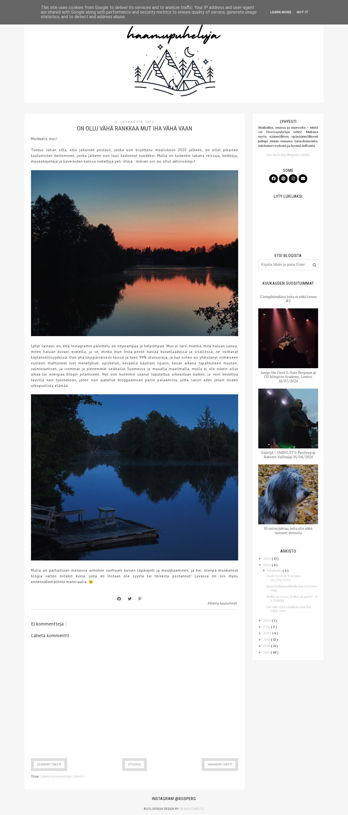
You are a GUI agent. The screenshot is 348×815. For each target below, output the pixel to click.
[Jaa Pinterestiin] (140, 599)
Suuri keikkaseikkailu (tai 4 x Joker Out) (292, 588)
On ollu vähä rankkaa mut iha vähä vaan (288, 609)
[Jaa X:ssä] (129, 599)
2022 (267, 620)
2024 (267, 558)
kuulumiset (228, 603)
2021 (267, 627)
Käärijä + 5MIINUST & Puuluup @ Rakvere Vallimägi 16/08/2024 (288, 454)
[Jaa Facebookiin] (119, 599)
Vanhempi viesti (220, 764)
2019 (267, 639)
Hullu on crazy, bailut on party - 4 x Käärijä (291, 598)
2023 (267, 565)
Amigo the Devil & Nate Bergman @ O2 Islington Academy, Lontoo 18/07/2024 (288, 376)
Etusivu (134, 764)
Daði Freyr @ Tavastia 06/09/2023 (283, 578)
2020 (267, 633)
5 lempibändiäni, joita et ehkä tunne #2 (288, 299)
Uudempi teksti (49, 764)
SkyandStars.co (192, 809)
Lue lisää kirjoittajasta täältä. (288, 155)
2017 (267, 652)
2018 (267, 646)
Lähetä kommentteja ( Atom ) (62, 776)
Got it (302, 12)
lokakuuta (275, 570)
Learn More (280, 12)
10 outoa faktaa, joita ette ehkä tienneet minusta (288, 530)
